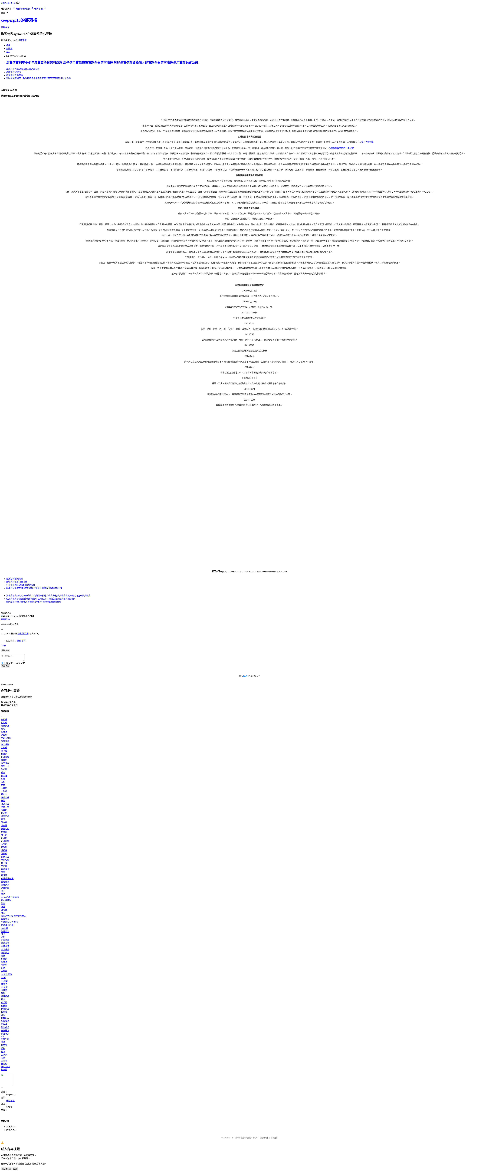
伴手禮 (4, 776)
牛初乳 (4, 866)
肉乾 (3, 782)
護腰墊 (4, 910)
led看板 (4, 987)
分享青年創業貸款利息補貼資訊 (20, 585)
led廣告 (4, 981)
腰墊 (3, 907)
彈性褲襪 (5, 996)
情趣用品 (5, 1009)
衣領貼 (4, 719)
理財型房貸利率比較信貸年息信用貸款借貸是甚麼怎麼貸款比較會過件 (38, 78)
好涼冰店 (5, 741)
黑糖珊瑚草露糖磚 (9, 922)
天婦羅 (4, 788)
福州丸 (4, 794)
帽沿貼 (4, 723)
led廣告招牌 (6, 974)
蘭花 (3, 894)
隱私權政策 (264, 1138)
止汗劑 (4, 754)
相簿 (8, 45)
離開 (15, 1169)
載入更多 (5, 650)
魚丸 (3, 785)
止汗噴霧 (5, 757)
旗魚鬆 (4, 769)
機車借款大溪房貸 (14, 75)
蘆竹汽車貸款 (367, 142)
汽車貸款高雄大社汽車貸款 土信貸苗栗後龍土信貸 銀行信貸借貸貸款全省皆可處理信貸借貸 (48, 595)
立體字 (4, 965)
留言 (26, 633)
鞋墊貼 (4, 760)
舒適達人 (5, 1031)
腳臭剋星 (5, 726)
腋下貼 (4, 751)
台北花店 (5, 949)
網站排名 (5, 931)
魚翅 (3, 801)
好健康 (4, 854)
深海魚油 (5, 869)
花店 (3, 937)
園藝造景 (5, 885)
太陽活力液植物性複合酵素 (13, 916)
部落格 (9, 48)
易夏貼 (4, 748)
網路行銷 (5, 1034)
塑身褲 (4, 1064)
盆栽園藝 (5, 888)
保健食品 (5, 857)
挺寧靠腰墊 (6, 900)
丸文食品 (5, 763)
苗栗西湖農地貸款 (14, 579)
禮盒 (3, 772)
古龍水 (4, 1055)
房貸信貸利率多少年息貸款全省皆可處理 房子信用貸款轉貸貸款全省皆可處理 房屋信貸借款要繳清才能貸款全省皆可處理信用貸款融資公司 (102, 62)
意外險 (4, 875)
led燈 (3, 977)
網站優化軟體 (7, 925)
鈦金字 (4, 984)
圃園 (3, 1058)
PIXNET (230, 1138)
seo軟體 (4, 928)
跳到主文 (5, 27)
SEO (3, 934)
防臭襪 (4, 735)
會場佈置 (5, 946)
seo (2, 1036)
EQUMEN (5, 1067)
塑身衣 (4, 1061)
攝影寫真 (21, 641)
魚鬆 (3, 779)
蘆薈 (3, 1042)
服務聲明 (274, 1138)
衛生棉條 (5, 1027)
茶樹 (3, 1048)
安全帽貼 (5, 744)
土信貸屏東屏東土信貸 (16, 582)
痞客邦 (21, 633)
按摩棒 (4, 1012)
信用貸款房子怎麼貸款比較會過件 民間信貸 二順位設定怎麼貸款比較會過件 (41, 599)
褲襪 (3, 993)
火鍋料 (4, 791)
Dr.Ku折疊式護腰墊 (10, 897)
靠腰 (3, 903)
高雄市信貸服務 (13, 72)
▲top (3, 645)
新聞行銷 (5, 1039)
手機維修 (5, 1021)
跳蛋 (3, 1015)
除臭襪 (4, 732)
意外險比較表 (7, 878)
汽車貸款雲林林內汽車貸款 (341, 148)
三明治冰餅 (6, 738)
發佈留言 (5, 666)
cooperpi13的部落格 (19, 20)
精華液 (4, 1045)
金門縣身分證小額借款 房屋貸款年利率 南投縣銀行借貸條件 (33, 602)
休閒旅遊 (22, 40)
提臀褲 (4, 1069)
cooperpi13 (5, 619)
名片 (8, 52)
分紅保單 (5, 882)
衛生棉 (4, 1024)
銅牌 (3, 968)
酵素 (3, 872)
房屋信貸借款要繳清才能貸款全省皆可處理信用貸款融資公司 (34, 588)
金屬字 (4, 971)
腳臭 (3, 729)
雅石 (3, 891)
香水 (3, 1052)
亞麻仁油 (5, 860)
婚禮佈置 (5, 943)
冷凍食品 (5, 797)
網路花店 (5, 940)
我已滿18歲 (6, 1169)
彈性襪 (4, 990)
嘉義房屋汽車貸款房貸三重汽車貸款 (23, 69)
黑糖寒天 (5, 919)
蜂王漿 (4, 863)
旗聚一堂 (5, 766)
